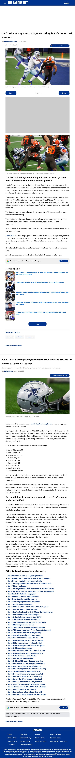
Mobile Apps (12, 738)
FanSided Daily (25, 738)
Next (64, 93)
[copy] (16, 45)
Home (7, 345)
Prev (11, 93)
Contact (38, 734)
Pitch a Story (39, 738)
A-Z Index (11, 745)
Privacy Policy (55, 738)
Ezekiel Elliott (19, 337)
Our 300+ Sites (55, 734)
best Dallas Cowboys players (41, 424)
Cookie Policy (25, 741)
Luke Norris (8, 371)
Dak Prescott (9, 337)
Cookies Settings (26, 745)
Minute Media (12, 749)
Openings (23, 734)
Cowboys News (30, 337)
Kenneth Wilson (10, 41)
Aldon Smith (9, 236)
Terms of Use (12, 741)
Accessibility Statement (59, 741)
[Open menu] (5, 3)
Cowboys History (16, 721)
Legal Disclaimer (41, 741)
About (10, 734)
